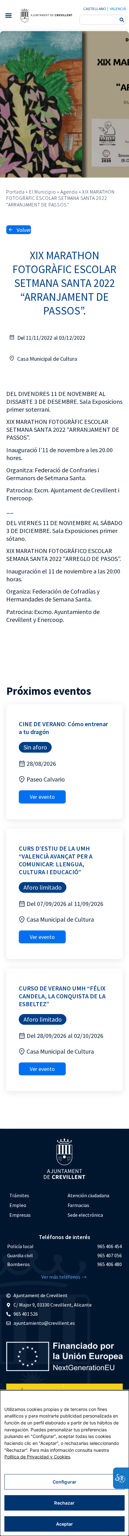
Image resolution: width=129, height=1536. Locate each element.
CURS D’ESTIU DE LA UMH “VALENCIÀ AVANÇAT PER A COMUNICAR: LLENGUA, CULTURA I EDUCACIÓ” (55, 860)
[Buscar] (122, 20)
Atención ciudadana (88, 1195)
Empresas (20, 1215)
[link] (46, 15)
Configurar (64, 1481)
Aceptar (64, 1524)
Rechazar (64, 1503)
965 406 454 (109, 1246)
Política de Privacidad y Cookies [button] (37, 1456)
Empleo (17, 1205)
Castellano (94, 9)
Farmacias (78, 1205)
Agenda (69, 192)
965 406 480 (109, 1264)
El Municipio (42, 192)
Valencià (118, 9)
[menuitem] (35, 1195)
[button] (8, 15)
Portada (15, 192)
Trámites (19, 1195)
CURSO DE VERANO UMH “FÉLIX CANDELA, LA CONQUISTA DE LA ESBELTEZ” (62, 996)
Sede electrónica (85, 1215)
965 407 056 (109, 1255)
